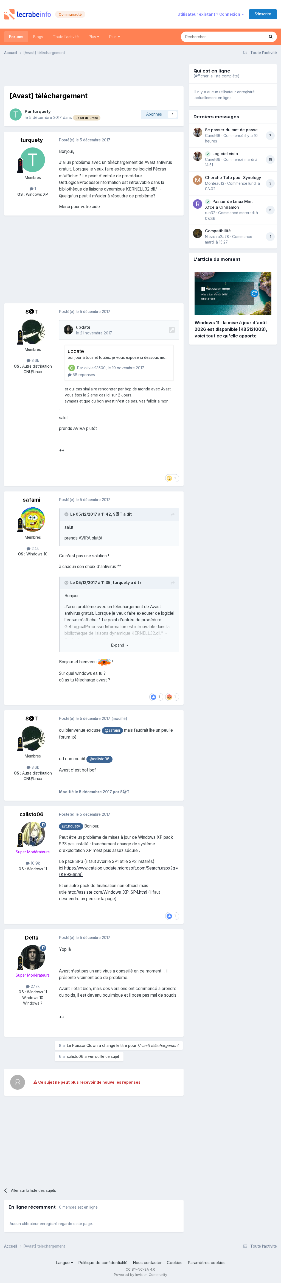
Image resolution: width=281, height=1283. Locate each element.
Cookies (174, 1262)
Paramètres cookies (207, 1262)
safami (31, 500)
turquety (42, 111)
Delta (31, 938)
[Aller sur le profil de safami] (32, 519)
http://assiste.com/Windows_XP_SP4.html (107, 892)
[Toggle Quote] (66, 514)
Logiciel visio (225, 153)
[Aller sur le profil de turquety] (16, 114)
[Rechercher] (271, 37)
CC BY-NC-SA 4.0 (140, 1269)
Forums (16, 37)
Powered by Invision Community (140, 1275)
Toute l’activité (66, 37)
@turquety (71, 826)
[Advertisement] (94, 72)
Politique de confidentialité (103, 1262)
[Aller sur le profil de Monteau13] (197, 180)
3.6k (34, 360)
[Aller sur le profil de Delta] (32, 957)
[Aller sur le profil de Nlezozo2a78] (197, 233)
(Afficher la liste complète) (216, 76)
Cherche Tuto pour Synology (233, 177)
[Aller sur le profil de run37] (197, 204)
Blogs (38, 37)
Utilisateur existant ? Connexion (210, 14)
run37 (210, 213)
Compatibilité (218, 230)
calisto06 (31, 814)
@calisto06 (99, 759)
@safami (112, 730)
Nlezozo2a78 (217, 236)
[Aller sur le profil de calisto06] (32, 834)
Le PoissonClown (82, 1045)
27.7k (35, 986)
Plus (93, 37)
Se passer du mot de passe (231, 129)
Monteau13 (214, 183)
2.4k (34, 548)
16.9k (35, 863)
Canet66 (212, 135)
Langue (63, 1262)
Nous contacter (147, 1262)
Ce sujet (250, 37)
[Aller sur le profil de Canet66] (197, 132)
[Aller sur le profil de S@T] (32, 331)
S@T (32, 312)
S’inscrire (263, 14)
